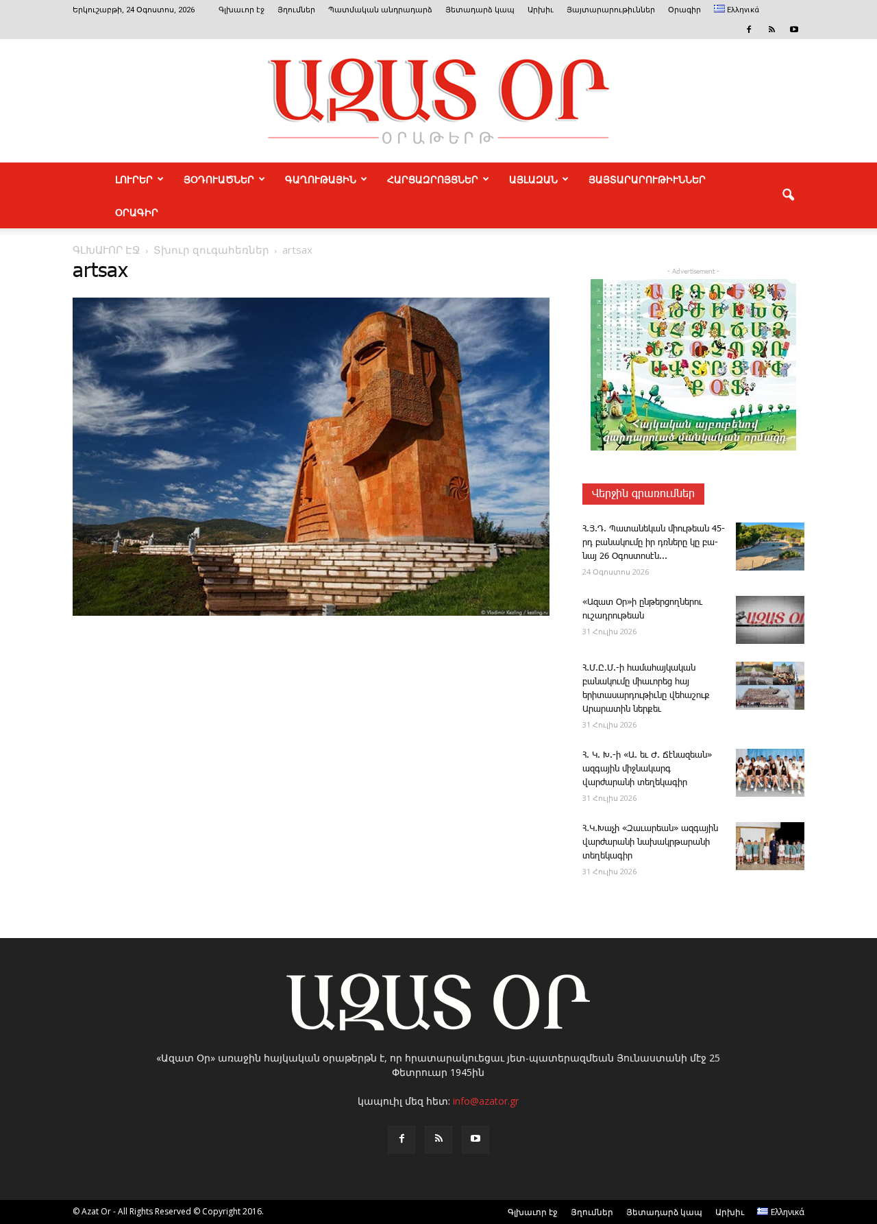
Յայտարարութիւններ (611, 9)
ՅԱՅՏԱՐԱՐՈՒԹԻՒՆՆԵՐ (647, 179)
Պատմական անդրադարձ (380, 9)
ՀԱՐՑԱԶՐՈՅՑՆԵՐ (432, 179)
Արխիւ (541, 9)
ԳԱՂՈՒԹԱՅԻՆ (320, 179)
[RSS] (771, 29)
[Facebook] (749, 29)
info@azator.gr (486, 1100)
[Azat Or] (438, 101)
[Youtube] (794, 29)
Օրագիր (684, 9)
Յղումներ (296, 9)
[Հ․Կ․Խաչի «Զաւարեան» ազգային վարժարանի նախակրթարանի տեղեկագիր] (770, 846)
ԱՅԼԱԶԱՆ (533, 179)
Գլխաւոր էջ (241, 9)
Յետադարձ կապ (480, 9)
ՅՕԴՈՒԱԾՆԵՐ (219, 179)
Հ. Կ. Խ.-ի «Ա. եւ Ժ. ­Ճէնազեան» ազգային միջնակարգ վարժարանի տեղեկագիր (647, 769)
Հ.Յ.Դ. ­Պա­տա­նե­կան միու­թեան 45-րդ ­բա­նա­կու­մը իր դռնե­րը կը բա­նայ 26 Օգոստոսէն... (653, 543)
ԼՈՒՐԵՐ (134, 179)
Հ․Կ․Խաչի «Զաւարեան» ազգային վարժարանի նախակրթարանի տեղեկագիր (650, 842)
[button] (787, 195)
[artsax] (311, 613)
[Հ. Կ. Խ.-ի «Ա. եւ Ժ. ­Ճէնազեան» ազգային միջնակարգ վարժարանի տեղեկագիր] (770, 773)
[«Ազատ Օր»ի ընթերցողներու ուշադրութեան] (770, 620)
